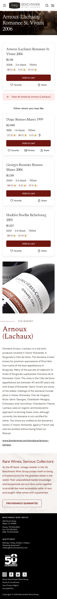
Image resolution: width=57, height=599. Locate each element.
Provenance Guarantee (22, 503)
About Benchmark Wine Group (15, 579)
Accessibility (8, 588)
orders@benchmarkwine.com (15, 548)
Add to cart (28, 77)
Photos (31, 150)
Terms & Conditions (10, 582)
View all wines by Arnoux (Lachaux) (31, 96)
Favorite (18, 84)
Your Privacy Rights (10, 585)
